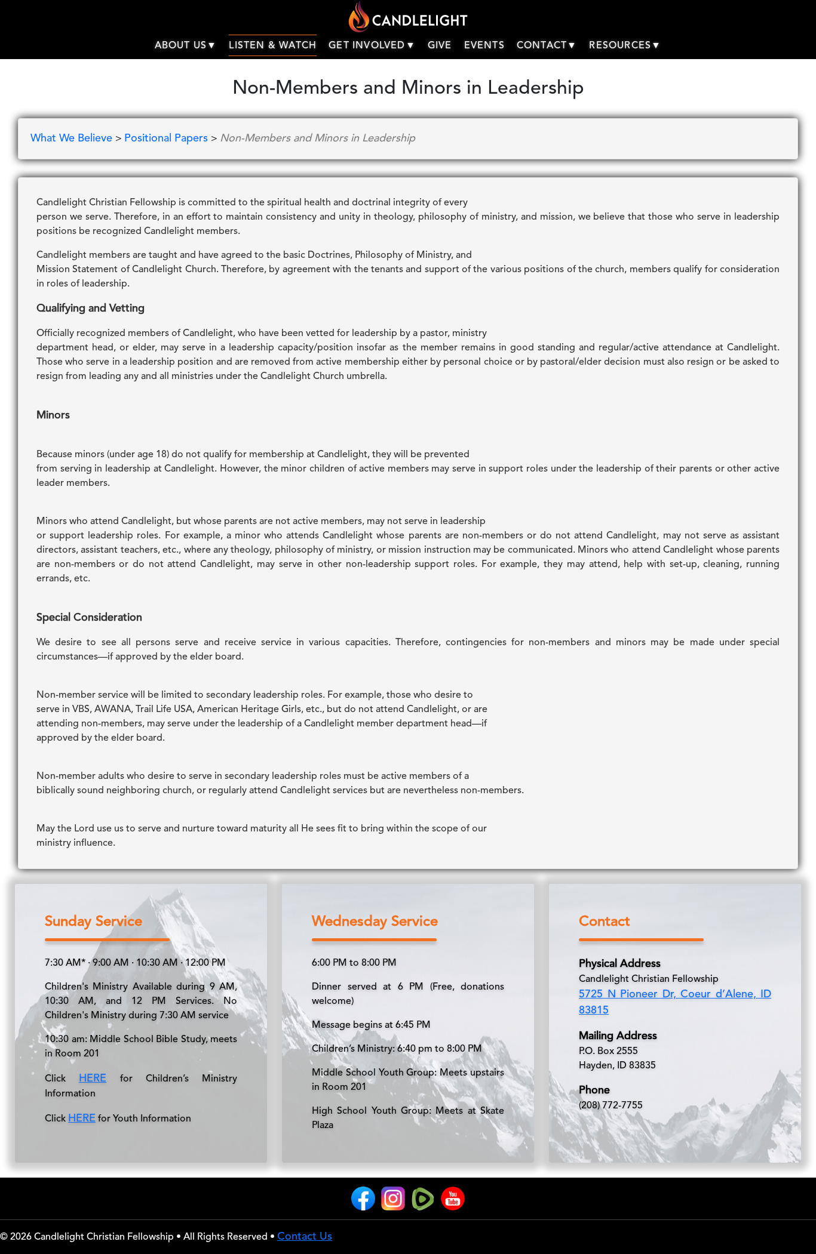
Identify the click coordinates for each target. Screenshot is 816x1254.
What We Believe (72, 138)
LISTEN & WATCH (273, 46)
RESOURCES (620, 46)
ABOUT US (181, 46)
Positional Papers (167, 138)
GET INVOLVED (367, 46)
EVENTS (484, 46)
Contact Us (304, 1236)
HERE (92, 1078)
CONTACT (542, 46)
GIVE (440, 46)
